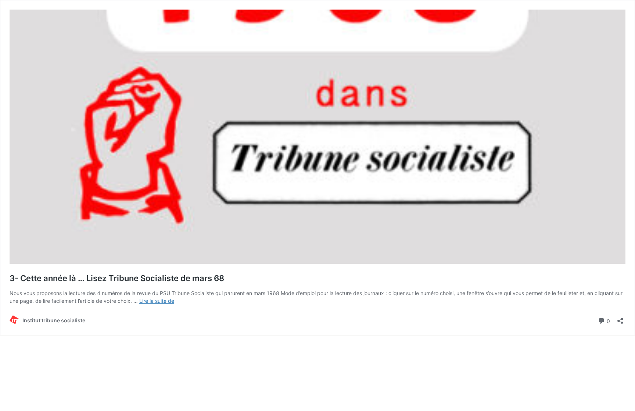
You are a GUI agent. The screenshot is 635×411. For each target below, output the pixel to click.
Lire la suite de (156, 301)
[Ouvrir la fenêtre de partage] (620, 318)
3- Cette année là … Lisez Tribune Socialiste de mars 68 (117, 278)
